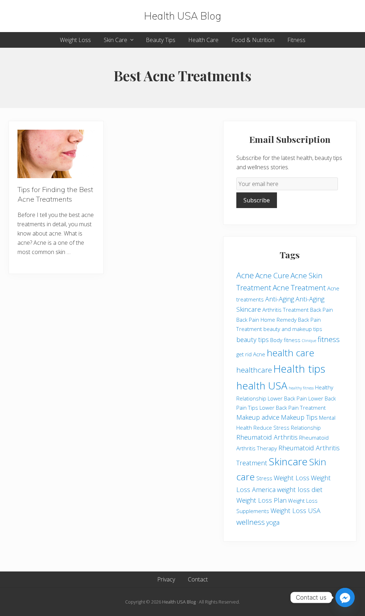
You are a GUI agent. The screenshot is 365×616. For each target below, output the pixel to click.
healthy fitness (301, 387)
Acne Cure (272, 275)
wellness (250, 522)
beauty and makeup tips (292, 328)
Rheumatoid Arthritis (267, 437)
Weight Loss (291, 477)
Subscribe (256, 200)
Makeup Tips (299, 417)
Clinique (309, 340)
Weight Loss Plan (261, 500)
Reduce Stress (271, 427)
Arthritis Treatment (285, 309)
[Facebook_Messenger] (345, 597)
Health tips (299, 369)
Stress (264, 478)
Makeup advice (257, 417)
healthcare (254, 370)
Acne (245, 275)
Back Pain (321, 309)
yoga (272, 522)
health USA (261, 385)
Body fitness (285, 339)
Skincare (288, 461)
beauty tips (252, 339)
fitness (329, 339)
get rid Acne (250, 354)
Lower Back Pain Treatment (292, 407)
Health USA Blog (182, 16)
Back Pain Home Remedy (266, 319)
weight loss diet (300, 489)
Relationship (306, 427)
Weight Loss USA (295, 510)
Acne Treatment (299, 288)
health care (290, 352)
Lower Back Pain (287, 398)
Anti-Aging (279, 299)
